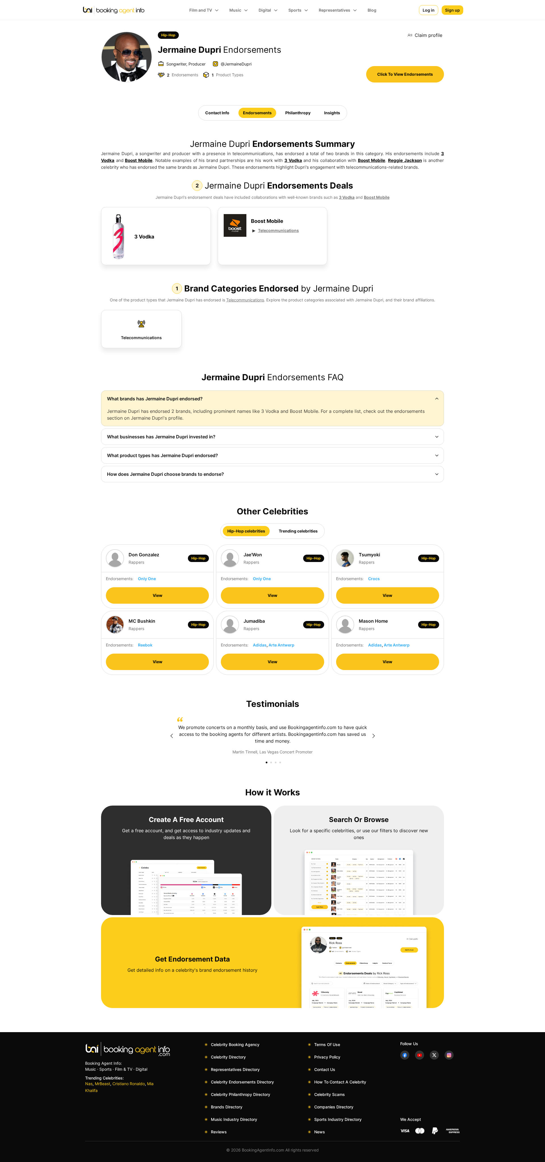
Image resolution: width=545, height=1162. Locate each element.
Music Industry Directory (234, 1119)
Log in (429, 10)
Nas (89, 1083)
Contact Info (217, 112)
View (157, 595)
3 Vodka (293, 160)
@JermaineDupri (236, 64)
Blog (372, 10)
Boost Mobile (138, 160)
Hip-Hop (168, 35)
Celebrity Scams (329, 1094)
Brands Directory (226, 1106)
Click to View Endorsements (405, 74)
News (319, 1131)
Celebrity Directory (228, 1057)
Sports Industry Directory (338, 1119)
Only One (147, 578)
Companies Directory (333, 1106)
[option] (272, 736)
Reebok (145, 645)
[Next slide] (373, 735)
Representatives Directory (235, 1069)
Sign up (452, 10)
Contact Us (324, 1069)
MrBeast (102, 1083)
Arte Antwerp (281, 645)
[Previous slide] (171, 735)
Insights (332, 112)
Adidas (260, 645)
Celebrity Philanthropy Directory (240, 1094)
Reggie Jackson (405, 160)
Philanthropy (298, 112)
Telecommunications (278, 230)
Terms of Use (327, 1044)
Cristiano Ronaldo (128, 1083)
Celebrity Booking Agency (235, 1044)
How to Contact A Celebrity (340, 1081)
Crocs (374, 578)
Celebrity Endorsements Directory (242, 1081)
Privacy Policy (327, 1057)
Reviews (219, 1131)
